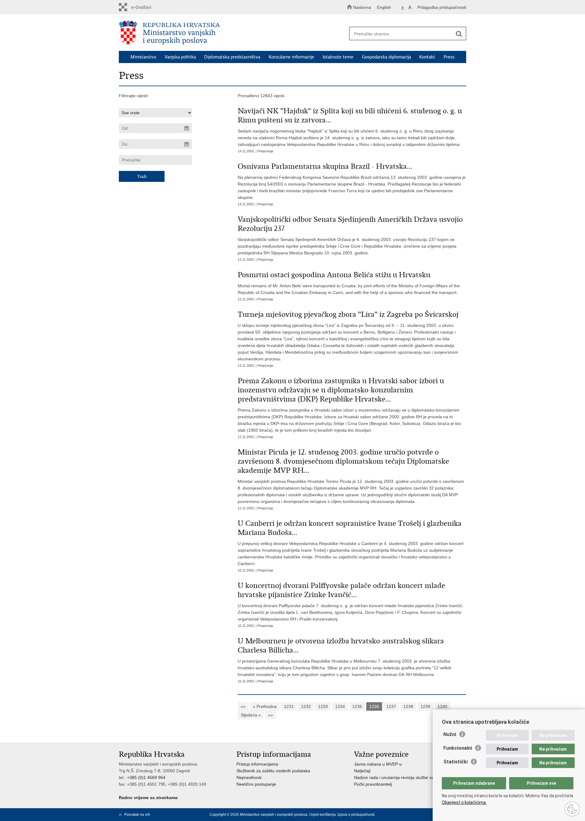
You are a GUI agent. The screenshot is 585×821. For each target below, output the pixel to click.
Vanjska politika (180, 57)
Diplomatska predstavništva (232, 57)
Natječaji (362, 770)
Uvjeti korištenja (322, 814)
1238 (408, 706)
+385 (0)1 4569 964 (146, 777)
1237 (391, 706)
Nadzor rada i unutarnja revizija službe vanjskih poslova (407, 777)
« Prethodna (265, 706)
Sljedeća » (251, 715)
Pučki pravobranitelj (373, 784)
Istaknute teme (338, 57)
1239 (425, 706)
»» (270, 715)
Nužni (449, 734)
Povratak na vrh (137, 814)
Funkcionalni (457, 748)
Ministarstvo (143, 57)
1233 (323, 706)
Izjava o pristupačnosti (356, 814)
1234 (340, 706)
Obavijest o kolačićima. (464, 802)
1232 (306, 706)
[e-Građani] (145, 7)
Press (449, 57)
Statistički (455, 762)
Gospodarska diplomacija (386, 57)
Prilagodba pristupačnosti (441, 7)
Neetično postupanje (256, 784)
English (384, 7)
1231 (289, 706)
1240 (442, 706)
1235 (357, 706)
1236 (374, 706)
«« (243, 706)
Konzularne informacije (291, 57)
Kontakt (427, 57)
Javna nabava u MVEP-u (378, 764)
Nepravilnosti (248, 777)
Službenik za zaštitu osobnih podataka (273, 770)
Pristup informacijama (257, 764)
